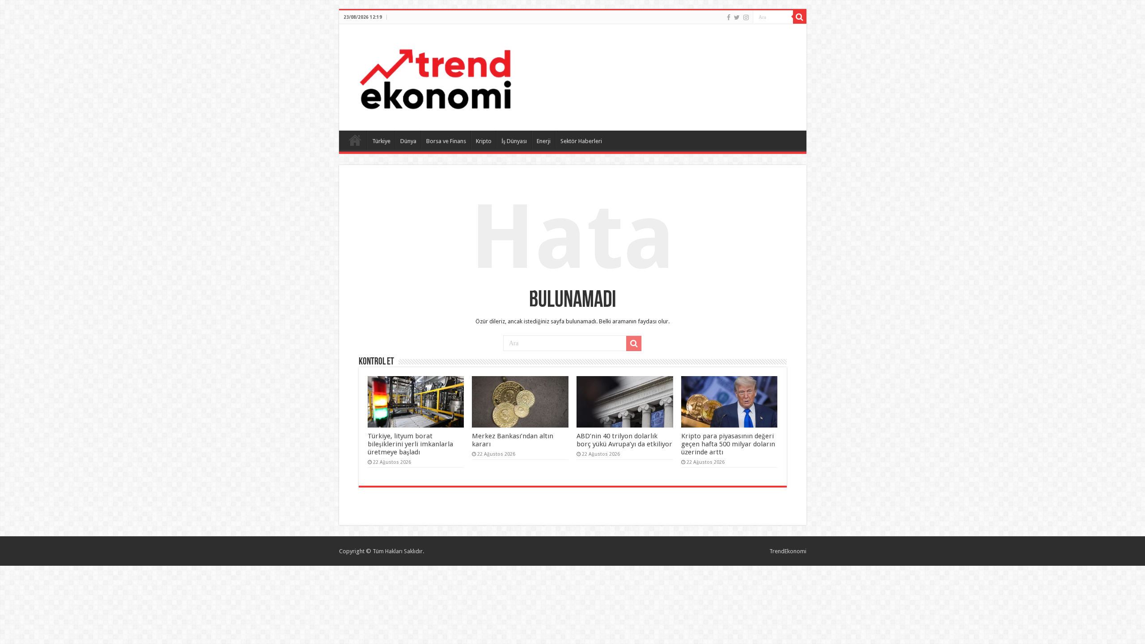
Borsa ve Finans (446, 141)
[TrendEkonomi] (435, 75)
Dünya (408, 141)
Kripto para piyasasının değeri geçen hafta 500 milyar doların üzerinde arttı (728, 444)
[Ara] (799, 17)
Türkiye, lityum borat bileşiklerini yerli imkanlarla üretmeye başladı (410, 444)
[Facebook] (728, 17)
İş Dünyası (514, 141)
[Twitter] (737, 17)
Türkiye (381, 141)
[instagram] (746, 17)
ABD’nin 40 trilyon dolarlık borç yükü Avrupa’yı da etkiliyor (624, 440)
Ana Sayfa (355, 140)
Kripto (484, 141)
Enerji (544, 141)
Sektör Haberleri (581, 141)
